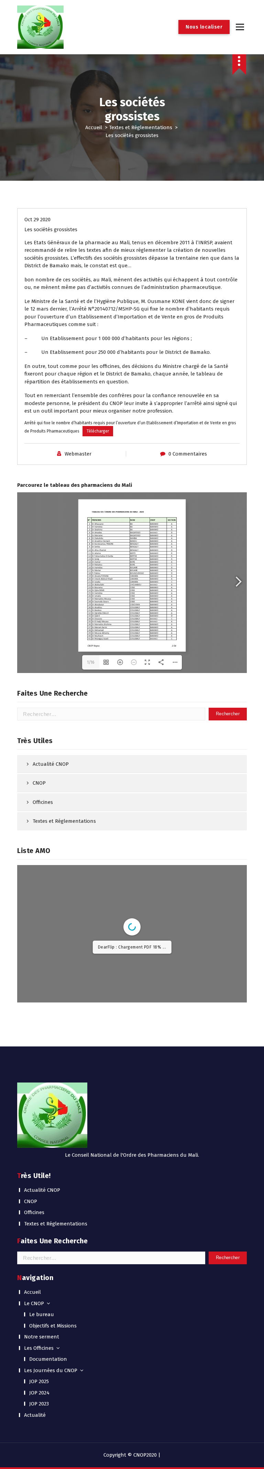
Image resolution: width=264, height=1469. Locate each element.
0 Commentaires (187, 454)
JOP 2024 (39, 1393)
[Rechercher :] (111, 714)
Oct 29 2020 (37, 219)
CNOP (39, 783)
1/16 (91, 662)
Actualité (35, 1415)
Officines (43, 802)
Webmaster (78, 454)
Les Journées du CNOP (50, 1370)
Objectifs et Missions (53, 1326)
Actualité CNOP (51, 764)
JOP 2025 (39, 1381)
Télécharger (98, 431)
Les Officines (39, 1348)
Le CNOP (34, 1303)
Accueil (93, 127)
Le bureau (41, 1314)
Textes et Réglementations (140, 127)
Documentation (48, 1359)
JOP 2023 (39, 1404)
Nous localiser (204, 27)
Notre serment (41, 1337)
